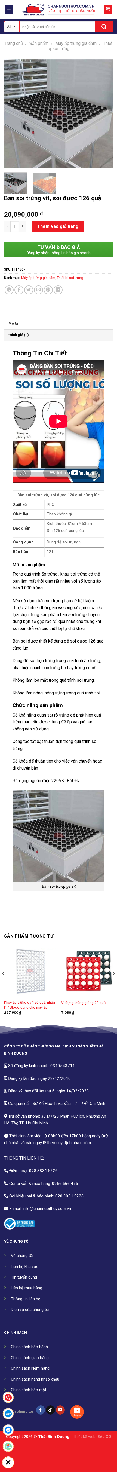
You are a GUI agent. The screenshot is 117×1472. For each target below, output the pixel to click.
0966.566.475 (65, 1183)
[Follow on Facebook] (40, 1410)
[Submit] (104, 26)
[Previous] (13, 114)
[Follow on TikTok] (50, 1410)
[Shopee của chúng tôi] (77, 1412)
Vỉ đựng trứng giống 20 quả (83, 1002)
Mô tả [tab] (13, 323)
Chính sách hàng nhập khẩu (35, 1379)
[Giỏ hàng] (108, 9)
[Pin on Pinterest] (48, 289)
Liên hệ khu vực (24, 1266)
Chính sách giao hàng (30, 1358)
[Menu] (9, 9)
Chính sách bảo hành (29, 1347)
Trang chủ (14, 43)
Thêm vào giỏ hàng (57, 226)
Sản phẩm (38, 43)
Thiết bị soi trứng (70, 278)
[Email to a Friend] (38, 289)
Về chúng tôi (22, 1255)
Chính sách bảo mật (28, 1390)
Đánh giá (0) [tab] (18, 335)
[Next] (104, 114)
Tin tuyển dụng (24, 1277)
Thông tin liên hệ (25, 1299)
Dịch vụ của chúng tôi (30, 1309)
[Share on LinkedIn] (58, 289)
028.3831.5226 (43, 1170)
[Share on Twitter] (28, 289)
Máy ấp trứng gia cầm (76, 43)
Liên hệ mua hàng (26, 1288)
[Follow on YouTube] (60, 1410)
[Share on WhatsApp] (9, 289)
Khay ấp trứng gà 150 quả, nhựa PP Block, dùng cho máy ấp (29, 1004)
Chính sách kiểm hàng (30, 1368)
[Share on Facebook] (18, 289)
